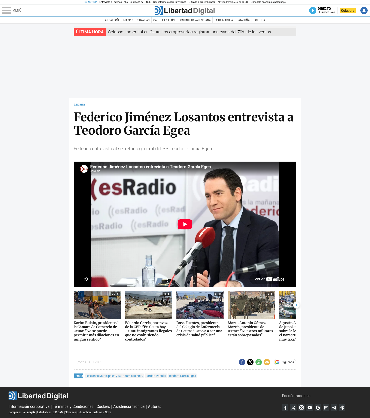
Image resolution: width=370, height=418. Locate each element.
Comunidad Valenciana (195, 20)
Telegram (334, 407)
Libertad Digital (145, 395)
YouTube (309, 407)
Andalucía (112, 20)
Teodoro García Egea (182, 376)
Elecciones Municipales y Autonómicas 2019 (114, 376)
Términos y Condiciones (73, 406)
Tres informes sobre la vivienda (169, 2)
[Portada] (184, 10)
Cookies (103, 406)
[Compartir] (242, 362)
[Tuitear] (250, 362)
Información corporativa (29, 406)
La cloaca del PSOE (140, 2)
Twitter (293, 407)
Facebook (285, 407)
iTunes (342, 407)
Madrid (128, 20)
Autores (154, 406)
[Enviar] (258, 362)
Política (259, 20)
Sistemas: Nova (102, 412)
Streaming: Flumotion (78, 412)
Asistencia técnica (129, 406)
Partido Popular (155, 376)
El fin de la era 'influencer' (201, 2)
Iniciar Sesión (364, 10)
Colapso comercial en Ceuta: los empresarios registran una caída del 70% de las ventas (189, 31)
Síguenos (288, 362)
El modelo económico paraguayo (268, 2)
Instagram (301, 407)
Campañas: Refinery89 (22, 412)
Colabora (347, 10)
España (79, 104)
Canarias (143, 20)
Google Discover (318, 407)
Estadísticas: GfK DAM (50, 412)
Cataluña (243, 20)
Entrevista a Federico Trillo (113, 2)
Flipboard (326, 407)
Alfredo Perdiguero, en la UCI (233, 2)
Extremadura (224, 20)
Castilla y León (164, 20)
